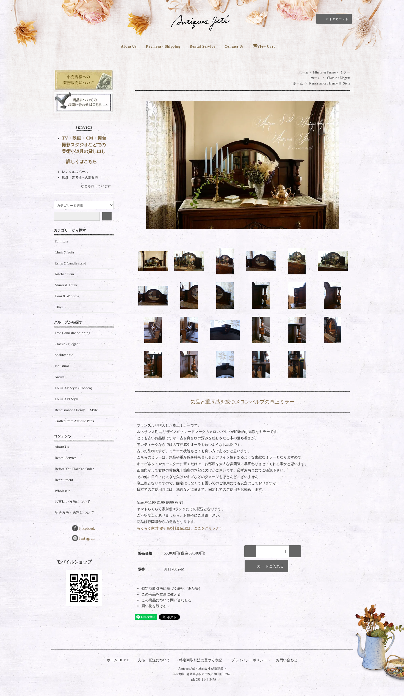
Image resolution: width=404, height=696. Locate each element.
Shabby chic (64, 355)
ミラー (345, 72)
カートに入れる (270, 566)
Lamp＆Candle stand (70, 263)
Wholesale (62, 491)
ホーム (303, 72)
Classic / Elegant (338, 78)
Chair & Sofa (64, 252)
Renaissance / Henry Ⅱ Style (329, 83)
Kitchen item (64, 274)
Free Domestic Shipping (72, 333)
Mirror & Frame (324, 72)
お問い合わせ (286, 660)
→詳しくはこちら (79, 161)
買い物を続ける (154, 606)
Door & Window (67, 296)
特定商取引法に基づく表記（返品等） (172, 588)
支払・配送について (154, 660)
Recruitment (64, 480)
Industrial (62, 366)
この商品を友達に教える (161, 594)
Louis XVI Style (67, 399)
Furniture (61, 241)
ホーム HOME (118, 660)
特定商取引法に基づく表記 (200, 660)
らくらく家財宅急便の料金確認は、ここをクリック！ (180, 528)
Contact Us (234, 46)
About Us (129, 46)
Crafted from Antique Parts (74, 421)
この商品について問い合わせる (167, 600)
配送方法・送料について (74, 513)
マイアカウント (336, 19)
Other (59, 307)
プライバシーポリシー (249, 660)
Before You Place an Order (74, 469)
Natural (60, 377)
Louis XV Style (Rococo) (73, 388)
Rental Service (202, 46)
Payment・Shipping (163, 46)
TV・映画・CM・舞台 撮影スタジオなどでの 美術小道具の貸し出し (84, 145)
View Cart (266, 46)
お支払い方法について (72, 502)
